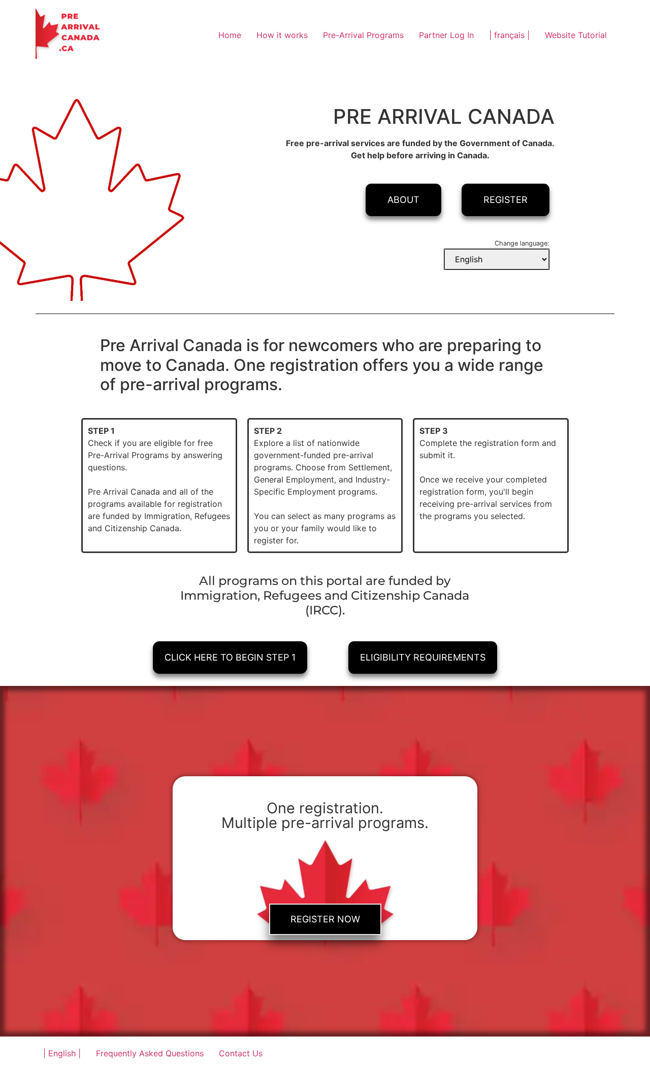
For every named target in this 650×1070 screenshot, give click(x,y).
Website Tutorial (576, 35)
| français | (509, 35)
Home (229, 35)
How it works (282, 35)
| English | (62, 1053)
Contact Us (241, 1053)
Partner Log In (446, 35)
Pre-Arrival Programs (363, 35)
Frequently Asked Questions (150, 1053)
